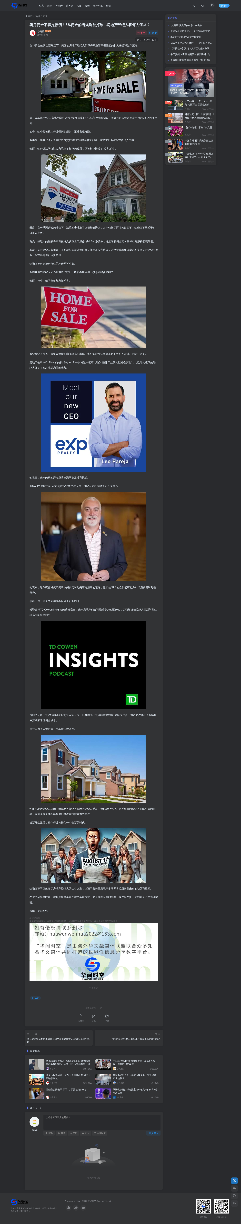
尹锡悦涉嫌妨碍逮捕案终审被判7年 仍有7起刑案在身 (135, 1091)
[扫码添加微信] (234, 1188)
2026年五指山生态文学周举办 (186, 36)
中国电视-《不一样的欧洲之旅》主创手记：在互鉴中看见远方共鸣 (199, 157)
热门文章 (172, 18)
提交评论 (153, 1133)
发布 (226, 5)
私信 (154, 33)
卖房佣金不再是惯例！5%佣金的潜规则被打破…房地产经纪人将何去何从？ (90, 24)
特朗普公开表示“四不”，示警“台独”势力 (66, 1089)
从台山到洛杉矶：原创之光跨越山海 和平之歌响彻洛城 (68, 1076)
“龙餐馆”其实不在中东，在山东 (186, 25)
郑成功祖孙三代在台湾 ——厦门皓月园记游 (193, 42)
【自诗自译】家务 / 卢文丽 (198, 127)
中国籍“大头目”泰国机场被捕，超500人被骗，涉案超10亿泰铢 (134, 1062)
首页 (29, 16)
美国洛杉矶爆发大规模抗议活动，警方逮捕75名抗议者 (134, 1076)
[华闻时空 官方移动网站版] (19, 1201)
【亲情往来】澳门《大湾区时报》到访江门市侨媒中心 (198, 48)
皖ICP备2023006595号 (101, 1201)
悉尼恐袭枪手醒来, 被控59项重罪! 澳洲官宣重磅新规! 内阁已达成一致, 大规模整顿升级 (68, 1062)
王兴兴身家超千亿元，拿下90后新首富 (190, 31)
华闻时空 (86, 1201)
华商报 (40, 31)
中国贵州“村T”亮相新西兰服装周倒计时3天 (192, 54)
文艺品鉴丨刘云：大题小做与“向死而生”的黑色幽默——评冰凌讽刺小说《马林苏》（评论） (199, 105)
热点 (37, 16)
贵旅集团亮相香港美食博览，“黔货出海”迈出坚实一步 (198, 60)
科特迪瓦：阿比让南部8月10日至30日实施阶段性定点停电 (199, 117)
